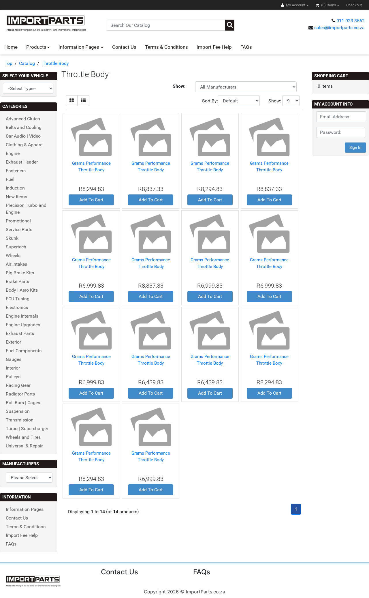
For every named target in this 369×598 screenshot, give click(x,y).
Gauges (13, 359)
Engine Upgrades (23, 324)
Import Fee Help (214, 47)
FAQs (246, 47)
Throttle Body (55, 63)
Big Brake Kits (20, 272)
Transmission (19, 420)
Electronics (17, 307)
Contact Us (124, 47)
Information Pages (79, 47)
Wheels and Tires (23, 437)
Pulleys (13, 376)
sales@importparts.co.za (339, 27)
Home (11, 47)
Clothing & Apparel (25, 144)
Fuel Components (24, 350)
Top (8, 63)
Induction (15, 188)
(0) (328, 5)
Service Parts (19, 229)
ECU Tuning (17, 298)
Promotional (18, 221)
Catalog (27, 63)
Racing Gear (18, 385)
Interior (13, 368)
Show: (274, 101)
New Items (16, 196)
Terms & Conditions (166, 47)
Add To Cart (91, 200)
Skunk (12, 238)
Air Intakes (16, 264)
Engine (13, 153)
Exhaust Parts (20, 333)
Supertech (16, 247)
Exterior (13, 342)
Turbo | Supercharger (27, 428)
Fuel (10, 179)
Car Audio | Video (23, 136)
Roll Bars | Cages (23, 402)
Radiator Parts (20, 394)
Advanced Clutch (23, 118)
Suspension (18, 411)
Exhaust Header (22, 162)
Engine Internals (22, 316)
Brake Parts (17, 281)
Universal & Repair (24, 446)
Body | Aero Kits (22, 290)
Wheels (13, 255)
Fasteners (16, 170)
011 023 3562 (350, 20)
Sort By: (210, 101)
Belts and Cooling (24, 127)
